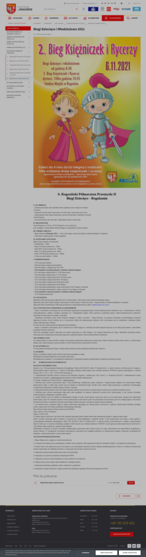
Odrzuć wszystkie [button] (106, 553)
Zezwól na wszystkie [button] (130, 553)
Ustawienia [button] (85, 553)
